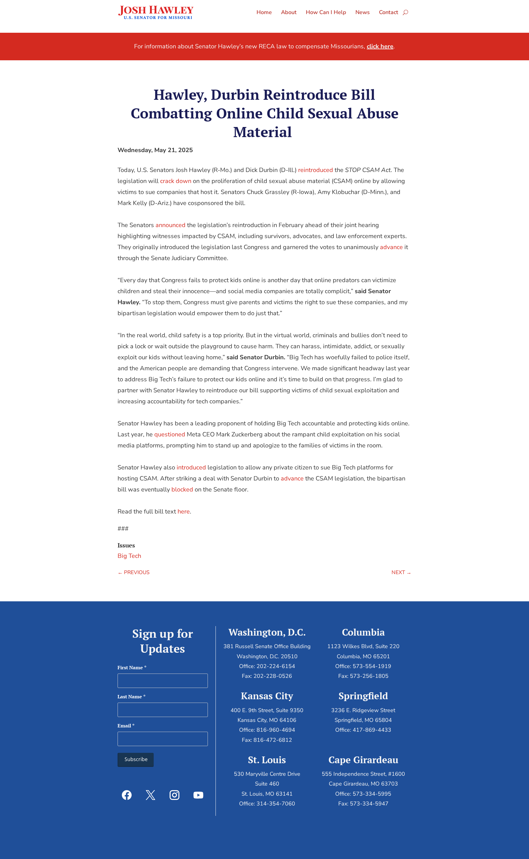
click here (380, 46)
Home (264, 12)
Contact (388, 12)
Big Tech (129, 556)
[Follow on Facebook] (127, 795)
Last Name (131, 696)
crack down (175, 181)
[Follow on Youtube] (198, 795)
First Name (132, 667)
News (362, 12)
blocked (182, 489)
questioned (169, 434)
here (184, 511)
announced (171, 225)
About (289, 12)
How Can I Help (326, 12)
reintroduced (315, 170)
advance (391, 247)
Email (126, 725)
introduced (191, 467)
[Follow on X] (150, 795)
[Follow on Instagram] (174, 795)
